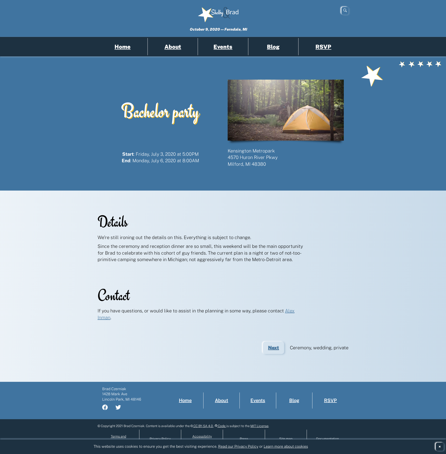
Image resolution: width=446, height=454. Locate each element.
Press (244, 439)
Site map (285, 439)
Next (276, 349)
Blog (273, 46)
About (172, 46)
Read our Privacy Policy (238, 446)
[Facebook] (107, 407)
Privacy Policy (160, 439)
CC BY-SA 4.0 (203, 426)
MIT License (259, 426)
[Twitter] (121, 407)
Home (123, 46)
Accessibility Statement (202, 439)
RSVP (323, 46)
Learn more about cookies (286, 446)
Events (222, 46)
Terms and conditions (118, 439)
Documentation (327, 439)
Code (221, 426)
